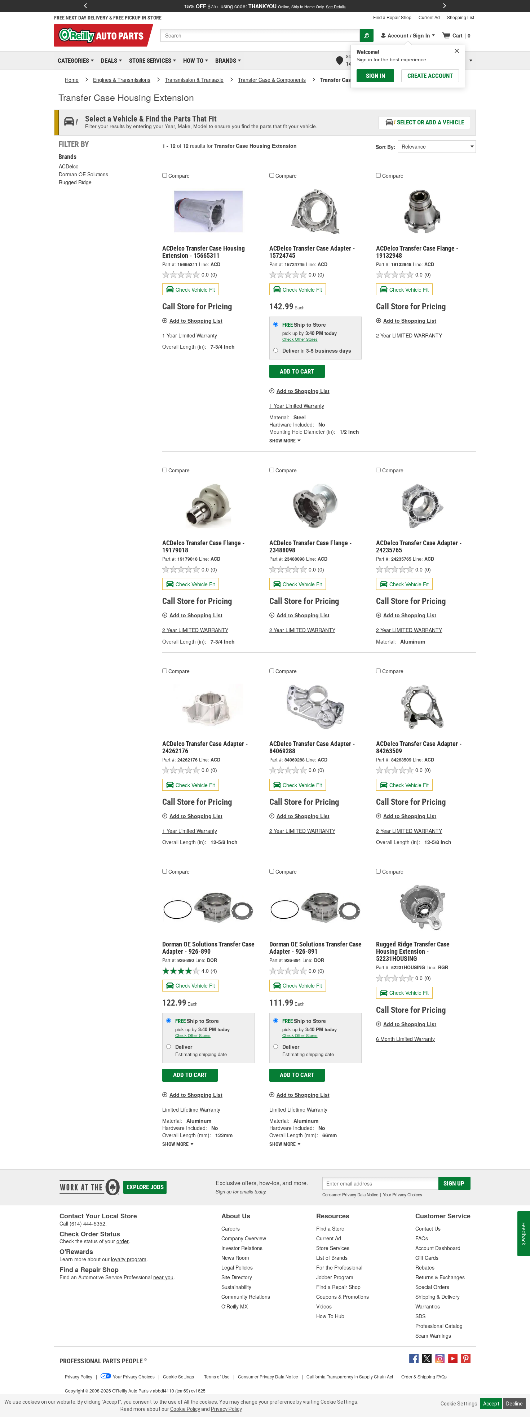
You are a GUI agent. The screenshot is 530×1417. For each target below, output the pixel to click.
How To (192, 60)
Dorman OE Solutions (83, 174)
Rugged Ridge (75, 182)
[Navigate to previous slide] (85, 6)
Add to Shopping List (195, 320)
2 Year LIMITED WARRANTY (409, 335)
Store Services (149, 60)
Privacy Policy (226, 1409)
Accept (491, 1404)
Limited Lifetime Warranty (191, 1109)
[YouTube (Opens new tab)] (453, 1357)
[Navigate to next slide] (444, 6)
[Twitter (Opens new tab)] (427, 1357)
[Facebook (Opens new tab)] (414, 1357)
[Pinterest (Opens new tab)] (466, 1357)
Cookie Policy (185, 1409)
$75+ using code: (265, 6)
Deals (108, 60)
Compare (179, 175)
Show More (283, 440)
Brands (224, 60)
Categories (72, 60)
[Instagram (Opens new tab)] (440, 1357)
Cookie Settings (459, 1404)
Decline (514, 1404)
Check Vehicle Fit (195, 289)
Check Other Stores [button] (300, 339)
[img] (457, 51)
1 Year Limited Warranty (189, 335)
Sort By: (386, 146)
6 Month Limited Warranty (405, 1038)
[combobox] (260, 35)
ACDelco (69, 166)
